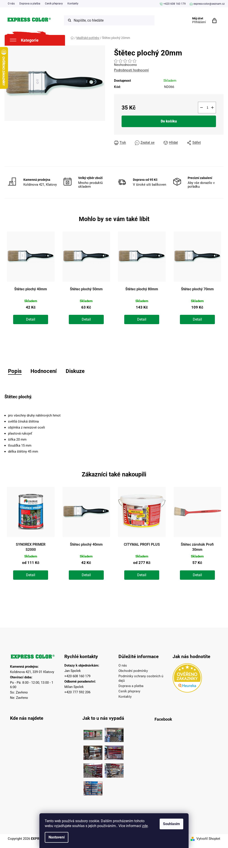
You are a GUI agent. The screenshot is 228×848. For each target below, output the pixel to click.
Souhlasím (171, 824)
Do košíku (169, 121)
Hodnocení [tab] (44, 371)
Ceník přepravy (54, 3)
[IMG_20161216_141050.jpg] (92, 769)
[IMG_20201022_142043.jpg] (92, 734)
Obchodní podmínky (133, 671)
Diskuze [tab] (75, 371)
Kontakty (72, 3)
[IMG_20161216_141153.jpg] (114, 769)
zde (145, 826)
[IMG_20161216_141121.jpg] (114, 751)
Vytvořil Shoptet (208, 839)
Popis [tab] (15, 371)
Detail (30, 319)
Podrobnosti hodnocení (131, 70)
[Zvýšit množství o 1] (212, 107)
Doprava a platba (29, 3)
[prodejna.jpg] (114, 734)
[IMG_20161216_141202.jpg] (92, 787)
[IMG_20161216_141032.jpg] (92, 751)
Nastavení (57, 837)
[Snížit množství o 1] (201, 107)
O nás (11, 3)
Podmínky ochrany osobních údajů (140, 678)
